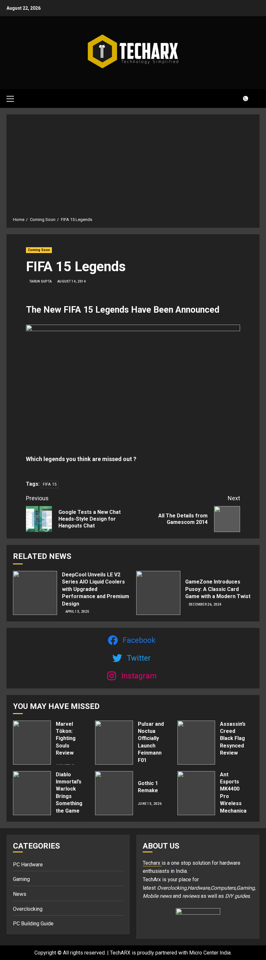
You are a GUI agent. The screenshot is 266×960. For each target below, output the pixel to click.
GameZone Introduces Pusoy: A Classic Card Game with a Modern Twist (217, 589)
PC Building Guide (33, 923)
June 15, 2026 (150, 803)
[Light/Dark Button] (241, 98)
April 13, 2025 (77, 611)
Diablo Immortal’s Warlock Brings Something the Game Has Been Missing (69, 799)
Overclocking (27, 909)
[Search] (255, 98)
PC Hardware (28, 865)
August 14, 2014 (71, 281)
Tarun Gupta (40, 281)
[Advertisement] (133, 167)
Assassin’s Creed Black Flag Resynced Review (233, 738)
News (19, 894)
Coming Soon (39, 250)
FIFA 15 (49, 484)
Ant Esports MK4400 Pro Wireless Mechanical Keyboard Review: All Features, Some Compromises (237, 810)
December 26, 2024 (205, 604)
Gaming (21, 879)
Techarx (152, 863)
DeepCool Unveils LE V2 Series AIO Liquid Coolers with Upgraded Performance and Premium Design (95, 589)
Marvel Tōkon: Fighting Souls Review (66, 738)
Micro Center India (210, 953)
